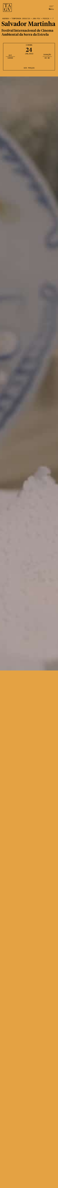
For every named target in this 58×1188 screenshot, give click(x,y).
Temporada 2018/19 (20, 18)
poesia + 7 (48, 18)
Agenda (5, 18)
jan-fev (36, 18)
